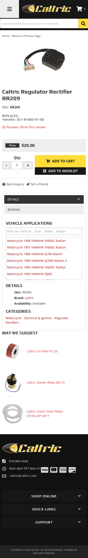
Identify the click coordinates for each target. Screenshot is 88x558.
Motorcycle (13, 318)
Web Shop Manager (43, 553)
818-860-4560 (18, 461)
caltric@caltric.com (23, 475)
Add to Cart (63, 161)
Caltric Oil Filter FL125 (42, 351)
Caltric (29, 298)
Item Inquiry (15, 184)
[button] (44, 23)
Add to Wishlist (63, 171)
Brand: (19, 298)
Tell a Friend (39, 184)
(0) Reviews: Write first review (23, 127)
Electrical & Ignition (38, 318)
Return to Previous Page (26, 36)
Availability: (23, 303)
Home (5, 36)
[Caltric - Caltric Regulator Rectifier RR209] (44, 59)
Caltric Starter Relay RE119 (46, 382)
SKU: (5, 107)
